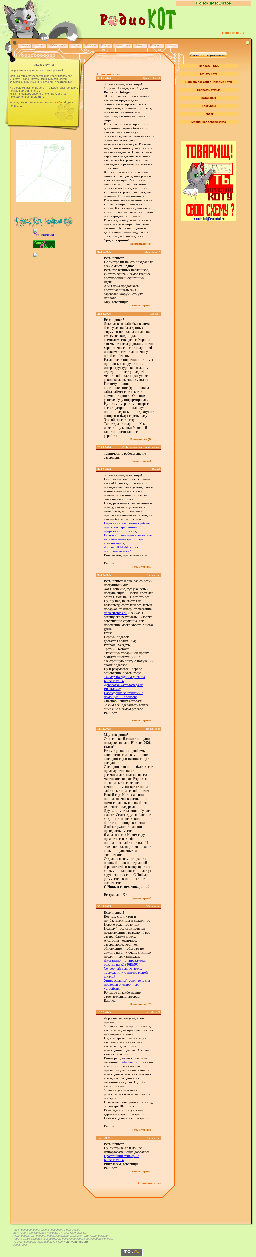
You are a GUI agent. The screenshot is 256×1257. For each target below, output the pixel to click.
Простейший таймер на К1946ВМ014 (121, 1158)
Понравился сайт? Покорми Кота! (209, 81)
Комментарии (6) (142, 1129)
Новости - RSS (209, 65)
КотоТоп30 (209, 97)
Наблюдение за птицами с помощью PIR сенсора (123, 695)
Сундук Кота (208, 73)
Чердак (209, 113)
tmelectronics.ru (115, 613)
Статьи (76, 45)
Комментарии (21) (141, 1004)
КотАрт (140, 45)
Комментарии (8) (142, 720)
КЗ (138, 1026)
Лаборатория (57, 45)
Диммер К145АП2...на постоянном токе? (121, 549)
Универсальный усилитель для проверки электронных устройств (127, 984)
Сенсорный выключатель (122, 968)
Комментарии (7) (142, 566)
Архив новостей (108, 74)
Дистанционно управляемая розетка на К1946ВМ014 (125, 962)
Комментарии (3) (142, 461)
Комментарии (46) (141, 439)
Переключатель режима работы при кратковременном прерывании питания (127, 527)
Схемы (39, 45)
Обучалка (90, 45)
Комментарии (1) (142, 305)
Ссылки (105, 45)
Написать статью (208, 89)
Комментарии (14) (141, 243)
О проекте (156, 45)
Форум (172, 45)
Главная (25, 45)
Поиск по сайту (233, 33)
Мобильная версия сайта (209, 121)
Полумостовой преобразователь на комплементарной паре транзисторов (128, 539)
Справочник (123, 45)
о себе (57, 102)
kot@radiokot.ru (77, 1241)
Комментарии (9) (142, 898)
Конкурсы (209, 105)
